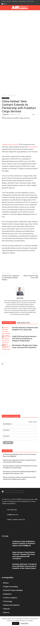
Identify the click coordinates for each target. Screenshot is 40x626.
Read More (24, 623)
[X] (8, 264)
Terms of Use (30, 1)
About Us (9, 1)
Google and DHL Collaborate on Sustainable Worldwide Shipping (10, 277)
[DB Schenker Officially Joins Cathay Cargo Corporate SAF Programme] (6, 347)
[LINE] (12, 264)
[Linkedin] (21, 264)
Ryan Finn (6, 114)
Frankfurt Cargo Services (10, 144)
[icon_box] (10, 514)
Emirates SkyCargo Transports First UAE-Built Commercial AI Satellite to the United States (20, 467)
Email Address (7, 424)
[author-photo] (20, 295)
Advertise (14, 1)
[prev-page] (3, 354)
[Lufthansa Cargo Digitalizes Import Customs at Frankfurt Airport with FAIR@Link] (6, 544)
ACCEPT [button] (15, 623)
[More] (29, 264)
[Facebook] (4, 264)
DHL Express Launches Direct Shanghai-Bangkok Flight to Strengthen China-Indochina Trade (19, 472)
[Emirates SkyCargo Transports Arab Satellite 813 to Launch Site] (6, 332)
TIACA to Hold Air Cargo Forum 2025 (30, 276)
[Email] (25, 264)
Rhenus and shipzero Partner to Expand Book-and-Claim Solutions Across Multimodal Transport (19, 478)
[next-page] (6, 354)
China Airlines (32, 147)
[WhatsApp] (16, 264)
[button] (37, 7)
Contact (3, 1)
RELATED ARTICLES (9, 322)
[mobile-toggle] (3, 7)
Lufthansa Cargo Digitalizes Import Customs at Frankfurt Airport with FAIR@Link (19, 455)
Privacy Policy (22, 1)
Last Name (6, 436)
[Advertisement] (20, 31)
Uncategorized (11, 95)
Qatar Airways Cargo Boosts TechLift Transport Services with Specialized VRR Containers (19, 461)
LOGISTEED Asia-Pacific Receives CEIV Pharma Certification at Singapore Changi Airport (24, 338)
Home (3, 95)
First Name (6, 430)
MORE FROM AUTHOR (23, 322)
